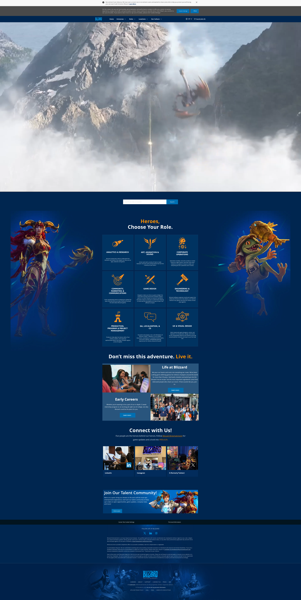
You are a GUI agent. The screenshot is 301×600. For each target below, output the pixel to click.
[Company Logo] (101, 19)
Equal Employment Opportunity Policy (142, 541)
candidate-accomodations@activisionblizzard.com (177, 549)
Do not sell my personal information (156, 587)
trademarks (132, 584)
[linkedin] (150, 533)
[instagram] (156, 533)
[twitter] (145, 533)
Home (112, 19)
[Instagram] (150, 461)
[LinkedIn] (118, 461)
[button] (183, 11)
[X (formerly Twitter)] (182, 461)
